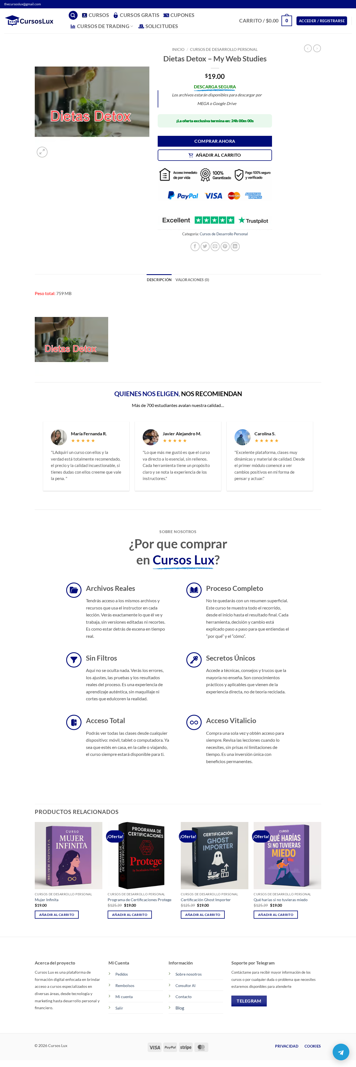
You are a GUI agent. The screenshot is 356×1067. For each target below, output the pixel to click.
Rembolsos (124, 985)
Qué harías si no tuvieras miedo (281, 899)
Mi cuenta (124, 996)
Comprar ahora (214, 141)
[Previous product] (317, 48)
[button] (73, 15)
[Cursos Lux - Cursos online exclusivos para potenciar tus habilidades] (32, 21)
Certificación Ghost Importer (206, 899)
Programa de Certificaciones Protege (139, 899)
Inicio (178, 49)
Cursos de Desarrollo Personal (224, 49)
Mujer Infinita (46, 899)
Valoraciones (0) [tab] (192, 280)
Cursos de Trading (103, 26)
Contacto (183, 996)
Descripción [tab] (159, 280)
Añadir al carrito (218, 155)
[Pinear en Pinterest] (225, 246)
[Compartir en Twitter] (205, 246)
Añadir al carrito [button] (57, 914)
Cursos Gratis (140, 15)
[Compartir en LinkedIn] (235, 246)
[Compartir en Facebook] (195, 246)
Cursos (99, 15)
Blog (179, 1007)
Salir (119, 1008)
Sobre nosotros (188, 974)
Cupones (182, 15)
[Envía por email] (215, 246)
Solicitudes (161, 26)
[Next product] (308, 48)
